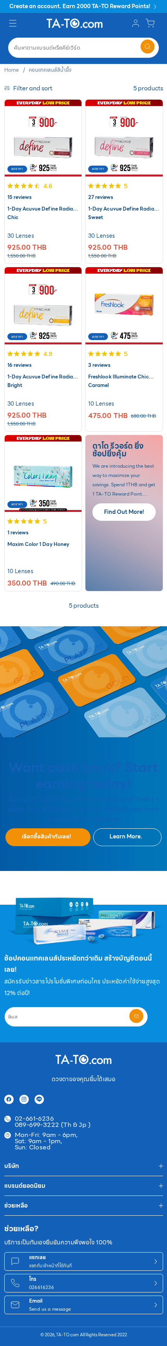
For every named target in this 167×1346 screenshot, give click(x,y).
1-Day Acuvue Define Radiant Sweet (123, 209)
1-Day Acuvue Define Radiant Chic (42, 209)
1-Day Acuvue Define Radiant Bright (42, 377)
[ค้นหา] (148, 47)
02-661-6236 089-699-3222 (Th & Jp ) (53, 1122)
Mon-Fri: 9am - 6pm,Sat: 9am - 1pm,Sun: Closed (46, 1141)
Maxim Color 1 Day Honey (38, 544)
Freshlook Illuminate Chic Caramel (118, 377)
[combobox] (83, 48)
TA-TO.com (67, 1335)
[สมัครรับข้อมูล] (136, 1016)
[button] (14, 23)
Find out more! (124, 512)
